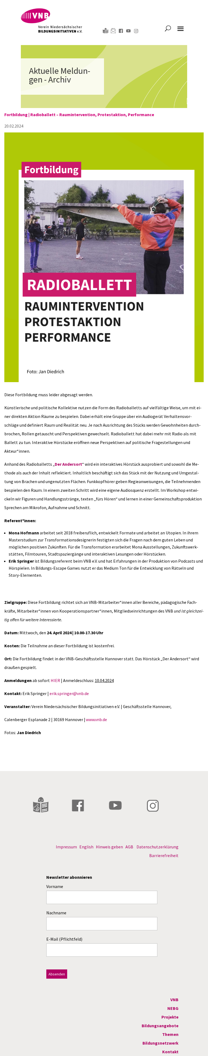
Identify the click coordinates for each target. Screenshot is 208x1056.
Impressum (66, 846)
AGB (129, 846)
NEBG (172, 1008)
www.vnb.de (96, 719)
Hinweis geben (109, 846)
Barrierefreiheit (163, 855)
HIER (55, 680)
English (86, 846)
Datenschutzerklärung (157, 846)
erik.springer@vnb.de (69, 693)
